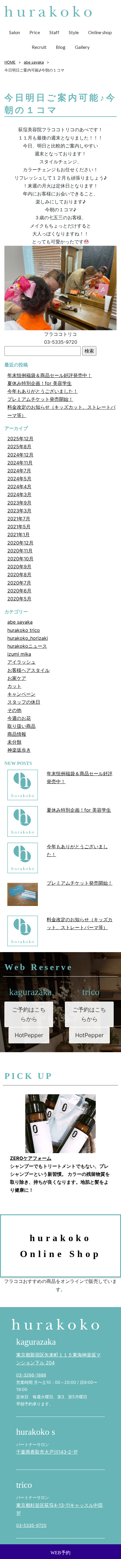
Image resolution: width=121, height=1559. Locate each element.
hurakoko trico (23, 630)
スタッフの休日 (23, 702)
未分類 (14, 742)
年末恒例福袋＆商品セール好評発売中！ (49, 375)
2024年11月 (20, 463)
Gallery (82, 47)
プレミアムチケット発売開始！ (40, 399)
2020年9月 (19, 567)
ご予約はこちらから (29, 1014)
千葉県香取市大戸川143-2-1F (47, 1452)
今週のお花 (19, 718)
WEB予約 (60, 1552)
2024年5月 (19, 479)
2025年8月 (19, 446)
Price (34, 32)
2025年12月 (20, 438)
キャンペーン (21, 694)
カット (14, 686)
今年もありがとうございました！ (42, 391)
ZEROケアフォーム (30, 1158)
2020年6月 (19, 591)
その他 (14, 710)
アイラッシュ (21, 662)
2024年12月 (20, 455)
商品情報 (16, 734)
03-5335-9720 (31, 1525)
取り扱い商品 (21, 726)
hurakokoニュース (27, 646)
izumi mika (19, 654)
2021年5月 (19, 526)
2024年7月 (19, 471)
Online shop (100, 32)
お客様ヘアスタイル (28, 670)
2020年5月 (19, 599)
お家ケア (16, 678)
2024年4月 (19, 486)
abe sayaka (20, 622)
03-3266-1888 (31, 1374)
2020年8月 (19, 574)
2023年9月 (19, 503)
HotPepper (29, 1035)
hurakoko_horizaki (27, 638)
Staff (54, 32)
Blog (60, 47)
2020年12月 (20, 543)
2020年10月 (20, 559)
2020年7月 (19, 583)
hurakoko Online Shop (60, 1246)
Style (74, 32)
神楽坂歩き (19, 750)
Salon (14, 32)
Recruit (39, 47)
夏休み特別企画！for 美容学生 (39, 383)
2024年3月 (19, 494)
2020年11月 (20, 551)
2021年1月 (18, 534)
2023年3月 (19, 511)
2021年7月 (18, 519)
